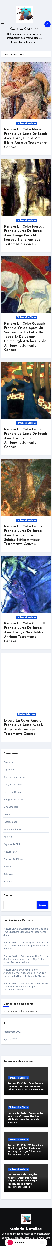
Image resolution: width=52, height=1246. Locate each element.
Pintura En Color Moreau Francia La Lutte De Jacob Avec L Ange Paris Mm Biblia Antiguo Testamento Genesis (25, 138)
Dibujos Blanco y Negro (15, 777)
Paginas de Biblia (12, 844)
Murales (7, 837)
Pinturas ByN (10, 851)
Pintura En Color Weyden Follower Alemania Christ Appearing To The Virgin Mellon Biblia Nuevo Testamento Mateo (25, 972)
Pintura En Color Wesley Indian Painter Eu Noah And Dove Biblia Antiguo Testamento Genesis (25, 986)
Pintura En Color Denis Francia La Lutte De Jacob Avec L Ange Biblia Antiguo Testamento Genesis (25, 438)
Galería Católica (24, 29)
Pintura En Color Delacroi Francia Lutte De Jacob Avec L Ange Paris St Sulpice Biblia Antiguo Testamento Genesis (24, 535)
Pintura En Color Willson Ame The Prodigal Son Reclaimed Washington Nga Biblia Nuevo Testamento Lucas (25, 959)
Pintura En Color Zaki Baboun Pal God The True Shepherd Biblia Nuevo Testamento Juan (25, 931)
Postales (8, 866)
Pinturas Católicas (26, 123)
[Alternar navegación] (2, 24)
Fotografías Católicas (14, 799)
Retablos (8, 874)
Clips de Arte (10, 769)
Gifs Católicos (10, 807)
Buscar (8, 895)
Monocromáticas (12, 829)
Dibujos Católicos (26, 714)
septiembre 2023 (12, 1031)
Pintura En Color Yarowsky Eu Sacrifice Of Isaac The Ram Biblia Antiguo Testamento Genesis (25, 945)
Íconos (6, 814)
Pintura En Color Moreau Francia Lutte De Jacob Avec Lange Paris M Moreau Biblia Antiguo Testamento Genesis (24, 235)
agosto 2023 (10, 1039)
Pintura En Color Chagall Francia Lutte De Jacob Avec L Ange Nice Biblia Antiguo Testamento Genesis (24, 632)
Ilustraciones (10, 822)
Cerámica (8, 762)
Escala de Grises (12, 792)
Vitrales (7, 881)
